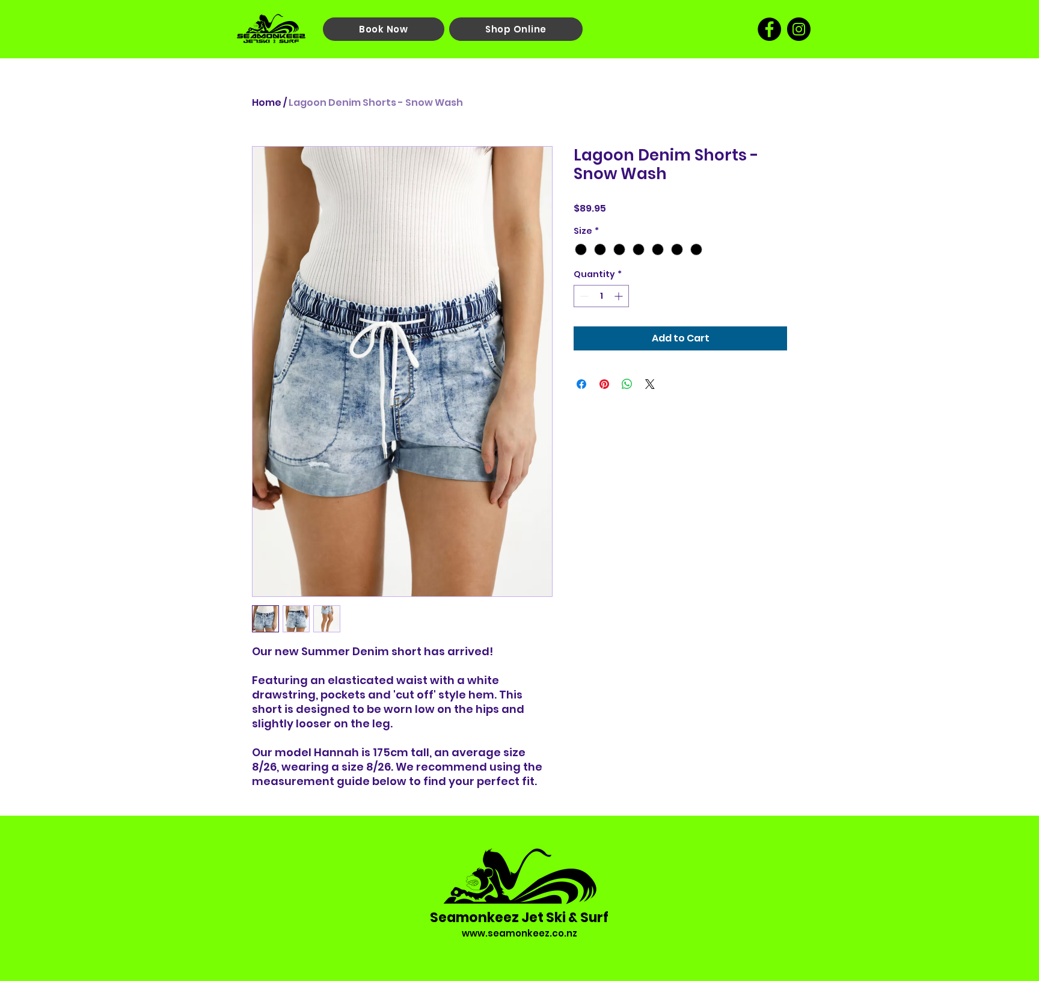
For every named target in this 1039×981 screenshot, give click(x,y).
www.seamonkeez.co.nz (519, 933)
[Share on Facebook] (581, 384)
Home (266, 102)
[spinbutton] (601, 296)
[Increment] (619, 296)
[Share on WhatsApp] (627, 384)
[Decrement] (582, 296)
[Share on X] (650, 384)
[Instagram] (799, 29)
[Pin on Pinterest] (604, 384)
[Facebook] (769, 29)
